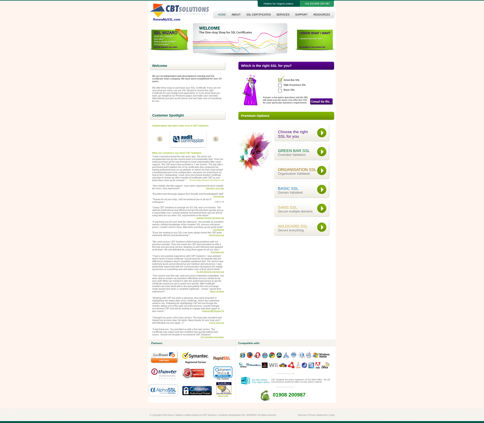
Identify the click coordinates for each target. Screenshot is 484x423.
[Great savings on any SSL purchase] (240, 56)
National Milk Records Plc (213, 311)
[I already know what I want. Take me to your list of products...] (315, 49)
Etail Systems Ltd (216, 235)
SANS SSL (295, 209)
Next (216, 139)
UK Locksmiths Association (212, 337)
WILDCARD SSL (293, 228)
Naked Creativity (217, 291)
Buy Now (321, 101)
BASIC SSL (290, 190)
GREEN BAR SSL (294, 152)
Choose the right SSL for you (293, 134)
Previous (160, 139)
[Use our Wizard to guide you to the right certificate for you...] (169, 49)
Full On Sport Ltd (216, 323)
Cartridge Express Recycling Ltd (210, 218)
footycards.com (217, 252)
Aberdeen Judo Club (215, 188)
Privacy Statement (318, 415)
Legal (332, 415)
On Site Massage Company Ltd (210, 272)
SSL (219, 378)
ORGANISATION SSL (297, 171)
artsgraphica (218, 196)
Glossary (302, 415)
